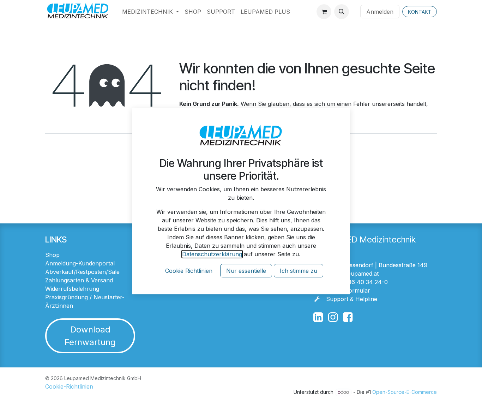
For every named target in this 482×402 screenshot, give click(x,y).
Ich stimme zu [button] (298, 270)
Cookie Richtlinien (188, 270)
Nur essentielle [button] (246, 270)
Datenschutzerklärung (212, 254)
